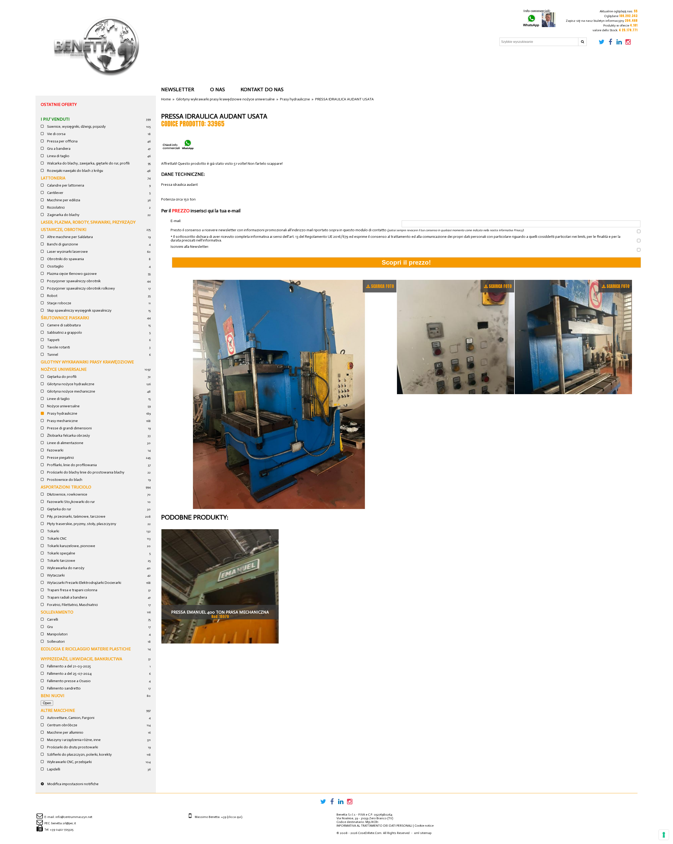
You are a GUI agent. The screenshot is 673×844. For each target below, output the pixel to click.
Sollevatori (55, 641)
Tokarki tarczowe (60, 560)
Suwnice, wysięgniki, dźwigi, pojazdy (76, 126)
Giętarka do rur (58, 509)
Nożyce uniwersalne (63, 406)
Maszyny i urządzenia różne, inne (73, 740)
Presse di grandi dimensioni (69, 428)
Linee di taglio (58, 399)
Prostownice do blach (64, 479)
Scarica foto (382, 286)
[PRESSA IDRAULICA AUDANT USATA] (278, 394)
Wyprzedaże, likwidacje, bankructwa (81, 658)
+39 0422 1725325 (61, 829)
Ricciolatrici (55, 207)
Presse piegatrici (60, 457)
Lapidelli (53, 769)
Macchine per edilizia (63, 200)
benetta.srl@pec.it (63, 823)
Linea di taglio (57, 156)
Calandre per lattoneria (65, 185)
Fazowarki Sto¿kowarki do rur (70, 502)
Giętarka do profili (61, 376)
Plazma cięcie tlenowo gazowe (71, 273)
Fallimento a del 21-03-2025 (68, 666)
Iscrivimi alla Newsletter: (190, 247)
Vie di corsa (55, 134)
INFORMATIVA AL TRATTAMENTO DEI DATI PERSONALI (374, 825)
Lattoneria (53, 178)
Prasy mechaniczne (62, 421)
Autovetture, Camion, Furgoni (70, 718)
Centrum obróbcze (61, 725)
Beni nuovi (52, 695)
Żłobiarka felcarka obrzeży (68, 435)
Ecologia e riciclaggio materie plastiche (86, 648)
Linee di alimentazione (64, 443)
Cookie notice (424, 825)
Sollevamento (57, 612)
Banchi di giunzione (62, 244)
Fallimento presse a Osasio (68, 681)
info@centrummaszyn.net (73, 817)
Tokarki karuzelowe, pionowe (70, 546)
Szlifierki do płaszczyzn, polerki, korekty (79, 754)
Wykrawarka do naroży (65, 568)
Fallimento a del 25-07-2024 (68, 673)
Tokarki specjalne (60, 553)
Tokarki (52, 531)
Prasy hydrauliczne (62, 413)
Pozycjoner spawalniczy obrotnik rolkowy (80, 288)
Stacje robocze (58, 303)
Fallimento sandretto (63, 688)
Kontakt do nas (262, 89)
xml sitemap (422, 833)
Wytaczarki (55, 575)
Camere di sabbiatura (63, 325)
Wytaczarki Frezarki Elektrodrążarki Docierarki (83, 582)
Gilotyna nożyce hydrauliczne (70, 384)
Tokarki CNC (56, 538)
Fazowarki (54, 450)
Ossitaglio (55, 266)
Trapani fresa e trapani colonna (71, 590)
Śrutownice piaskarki (65, 317)
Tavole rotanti (58, 347)
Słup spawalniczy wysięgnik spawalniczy (78, 310)
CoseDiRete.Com (369, 833)
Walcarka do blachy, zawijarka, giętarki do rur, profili (88, 163)
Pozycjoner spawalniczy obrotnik (73, 281)
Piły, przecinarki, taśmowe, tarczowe (75, 516)
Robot (51, 296)
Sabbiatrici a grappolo (64, 332)
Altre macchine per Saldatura (69, 237)
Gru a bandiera (58, 148)
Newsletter (177, 89)
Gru (49, 627)
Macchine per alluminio (64, 732)
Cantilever (54, 193)
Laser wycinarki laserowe (67, 251)
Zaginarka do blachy (62, 215)
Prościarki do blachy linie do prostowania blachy (85, 472)
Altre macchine (58, 710)
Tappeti (52, 340)
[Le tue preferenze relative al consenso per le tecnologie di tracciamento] (664, 835)
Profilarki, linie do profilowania (71, 465)
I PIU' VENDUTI (55, 119)
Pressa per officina (62, 141)
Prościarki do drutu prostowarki (72, 747)
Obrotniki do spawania (65, 259)
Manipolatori (57, 634)
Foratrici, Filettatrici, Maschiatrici (72, 605)
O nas (217, 89)
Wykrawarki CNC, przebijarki (69, 762)
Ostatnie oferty (59, 104)
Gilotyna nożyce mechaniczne (70, 391)
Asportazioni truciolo (66, 487)
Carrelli (52, 619)
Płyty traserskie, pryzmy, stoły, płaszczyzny (81, 524)
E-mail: (176, 221)
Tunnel (52, 354)
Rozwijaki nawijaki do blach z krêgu (74, 170)
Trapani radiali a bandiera (66, 597)
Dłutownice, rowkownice (66, 494)
